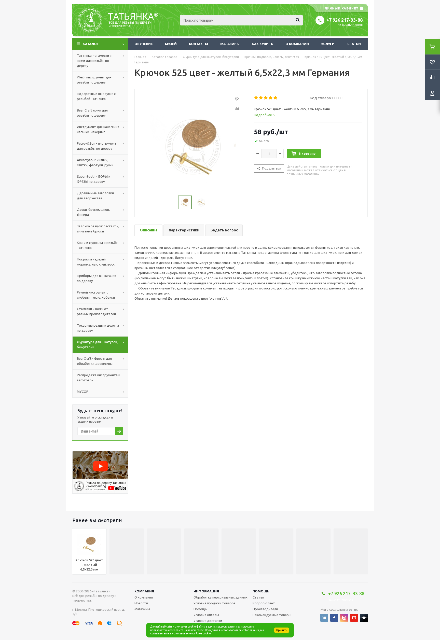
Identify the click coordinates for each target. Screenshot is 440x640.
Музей (171, 44)
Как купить (262, 44)
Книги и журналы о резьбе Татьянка (97, 245)
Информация (206, 591)
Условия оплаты (206, 615)
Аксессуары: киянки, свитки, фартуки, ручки (95, 162)
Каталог (91, 44)
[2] (261, 98)
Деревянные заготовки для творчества (95, 195)
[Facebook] (334, 618)
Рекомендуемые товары (272, 615)
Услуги (328, 44)
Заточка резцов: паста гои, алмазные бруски (98, 228)
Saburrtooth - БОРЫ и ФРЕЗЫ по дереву (93, 179)
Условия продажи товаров (215, 603)
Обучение (143, 44)
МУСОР (82, 391)
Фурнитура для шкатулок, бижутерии (97, 344)
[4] (270, 98)
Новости (141, 603)
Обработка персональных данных (221, 597)
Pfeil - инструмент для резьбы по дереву (94, 79)
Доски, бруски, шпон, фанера (93, 212)
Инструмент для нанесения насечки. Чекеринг (98, 129)
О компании (297, 44)
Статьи (354, 44)
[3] (266, 98)
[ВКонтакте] (324, 618)
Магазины (230, 44)
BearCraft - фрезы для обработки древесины (95, 361)
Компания (144, 591)
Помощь (261, 591)
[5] (275, 98)
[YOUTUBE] (354, 618)
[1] (256, 98)
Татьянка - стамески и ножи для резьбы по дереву (94, 60)
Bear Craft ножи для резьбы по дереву (92, 112)
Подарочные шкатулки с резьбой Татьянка (96, 96)
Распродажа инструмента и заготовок (98, 377)
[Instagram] (344, 618)
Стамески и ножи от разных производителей (96, 311)
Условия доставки (208, 620)
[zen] (364, 618)
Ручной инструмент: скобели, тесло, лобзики (96, 294)
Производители (265, 609)
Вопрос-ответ (264, 603)
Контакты (198, 44)
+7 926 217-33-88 (344, 20)
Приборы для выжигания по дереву (96, 278)
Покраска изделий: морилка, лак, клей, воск (96, 261)
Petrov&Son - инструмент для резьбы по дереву (97, 146)
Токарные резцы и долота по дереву (98, 328)
